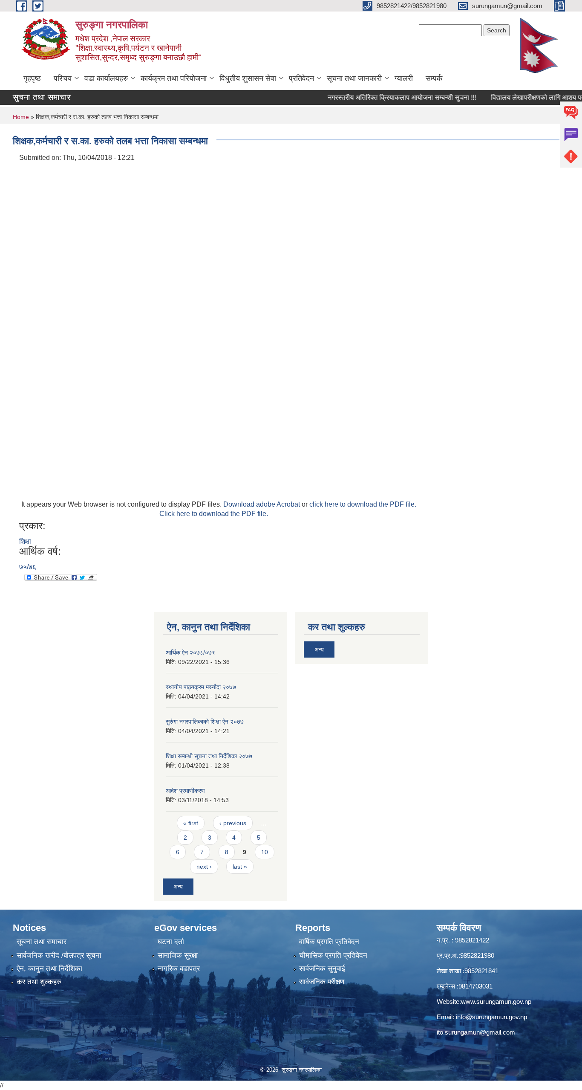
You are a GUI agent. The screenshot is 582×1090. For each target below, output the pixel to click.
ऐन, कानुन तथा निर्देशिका (49, 969)
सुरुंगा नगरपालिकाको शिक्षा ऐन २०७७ (205, 721)
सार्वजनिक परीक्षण (321, 982)
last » (240, 866)
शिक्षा (25, 541)
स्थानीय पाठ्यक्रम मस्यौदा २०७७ (201, 687)
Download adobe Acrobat (262, 504)
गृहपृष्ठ (32, 78)
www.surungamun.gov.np (496, 1001)
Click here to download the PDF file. (213, 513)
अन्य (178, 886)
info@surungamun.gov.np (491, 1016)
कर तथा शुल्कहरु (39, 982)
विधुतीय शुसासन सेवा (247, 78)
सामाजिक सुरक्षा (178, 955)
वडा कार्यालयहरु (106, 78)
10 (264, 852)
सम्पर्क (434, 78)
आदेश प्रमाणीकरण (185, 790)
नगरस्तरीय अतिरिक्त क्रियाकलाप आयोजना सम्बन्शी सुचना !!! (386, 97)
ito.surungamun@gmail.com (476, 1032)
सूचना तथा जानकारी (354, 78)
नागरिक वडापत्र (179, 969)
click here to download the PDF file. (362, 504)
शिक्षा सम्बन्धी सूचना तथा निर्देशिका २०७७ (209, 756)
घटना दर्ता (171, 942)
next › (204, 866)
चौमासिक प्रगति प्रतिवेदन (333, 955)
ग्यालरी (404, 78)
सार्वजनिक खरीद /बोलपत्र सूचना (59, 955)
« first (190, 823)
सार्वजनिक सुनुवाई (322, 969)
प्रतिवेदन (301, 78)
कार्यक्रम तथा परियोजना (174, 78)
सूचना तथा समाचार (41, 942)
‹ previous (232, 823)
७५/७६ (27, 567)
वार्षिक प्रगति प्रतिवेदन (329, 942)
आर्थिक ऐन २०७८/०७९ (190, 652)
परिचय (63, 78)
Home (21, 116)
